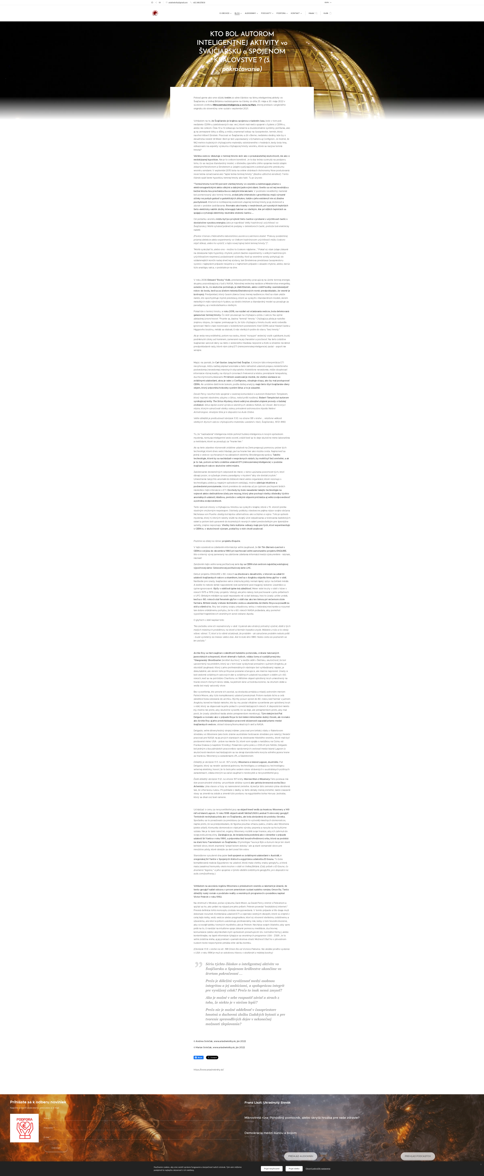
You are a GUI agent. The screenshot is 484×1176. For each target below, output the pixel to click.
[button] (313, 13)
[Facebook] (152, 2)
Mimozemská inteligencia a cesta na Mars (234, 104)
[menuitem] (226, 13)
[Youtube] (159, 2)
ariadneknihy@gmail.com (178, 2)
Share (200, 1057)
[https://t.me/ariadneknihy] (156, 2)
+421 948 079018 (199, 2)
